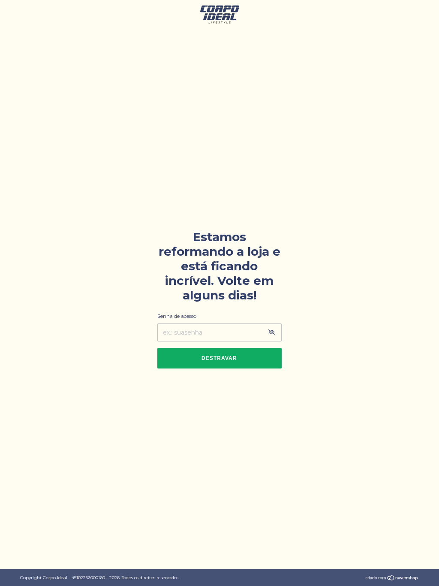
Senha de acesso (176, 316)
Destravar (219, 358)
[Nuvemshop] (392, 579)
